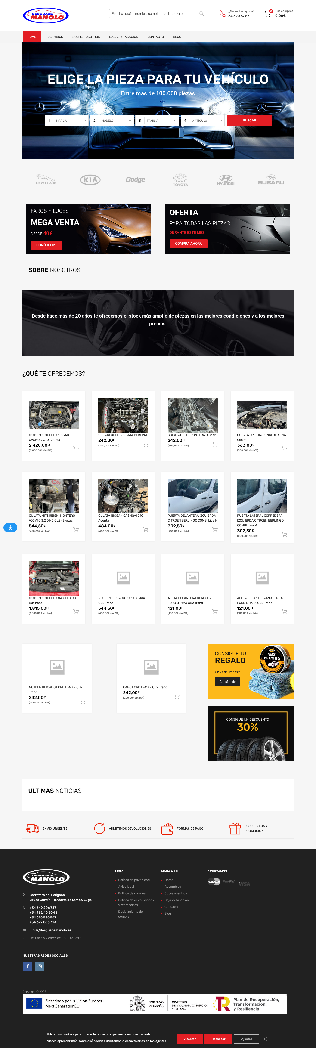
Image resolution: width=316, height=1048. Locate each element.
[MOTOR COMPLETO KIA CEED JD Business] (54, 578)
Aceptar (190, 1039)
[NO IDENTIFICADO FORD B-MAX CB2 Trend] (123, 578)
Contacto (156, 37)
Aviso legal (126, 887)
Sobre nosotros (86, 37)
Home (31, 37)
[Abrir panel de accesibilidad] (10, 527)
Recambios (54, 37)
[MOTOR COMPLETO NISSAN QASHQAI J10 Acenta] (54, 415)
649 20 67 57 (238, 16)
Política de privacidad (134, 880)
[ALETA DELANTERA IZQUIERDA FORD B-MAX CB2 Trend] (262, 578)
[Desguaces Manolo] (42, 15)
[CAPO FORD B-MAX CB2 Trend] (151, 667)
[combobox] (67, 120)
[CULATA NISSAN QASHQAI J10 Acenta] (123, 496)
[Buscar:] (157, 14)
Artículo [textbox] (199, 120)
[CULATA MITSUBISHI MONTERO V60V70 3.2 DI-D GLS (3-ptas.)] (54, 496)
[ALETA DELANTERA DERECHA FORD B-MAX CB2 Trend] (193, 578)
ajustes (160, 1041)
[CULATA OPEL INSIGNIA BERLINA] (123, 415)
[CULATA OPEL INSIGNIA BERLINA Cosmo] (262, 415)
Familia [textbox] (152, 120)
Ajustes (246, 1039)
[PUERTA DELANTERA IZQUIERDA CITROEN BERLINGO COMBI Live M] (193, 496)
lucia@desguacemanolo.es (50, 930)
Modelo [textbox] (108, 120)
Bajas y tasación (123, 37)
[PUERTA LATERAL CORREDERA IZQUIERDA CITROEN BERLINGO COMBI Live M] (262, 496)
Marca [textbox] (61, 120)
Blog (177, 37)
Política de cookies (132, 893)
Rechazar (218, 1039)
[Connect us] (27, 966)
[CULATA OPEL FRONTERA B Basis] (193, 415)
